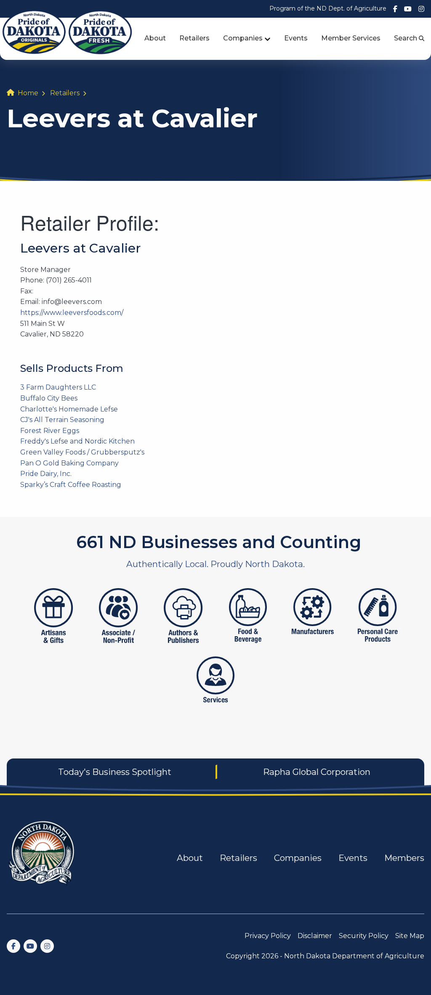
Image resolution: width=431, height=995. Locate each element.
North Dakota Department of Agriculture (354, 956)
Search (406, 38)
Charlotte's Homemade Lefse (69, 409)
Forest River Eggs (49, 431)
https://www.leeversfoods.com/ (71, 313)
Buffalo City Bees (48, 398)
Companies (243, 38)
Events (296, 38)
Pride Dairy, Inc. (46, 474)
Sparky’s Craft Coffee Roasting (70, 485)
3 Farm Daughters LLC (58, 387)
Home (28, 93)
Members (404, 857)
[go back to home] (42, 858)
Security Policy (363, 936)
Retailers (194, 38)
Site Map (409, 936)
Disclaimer (315, 936)
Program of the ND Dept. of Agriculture (327, 8)
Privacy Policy (268, 936)
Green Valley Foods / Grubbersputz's (82, 452)
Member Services (350, 38)
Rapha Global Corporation (316, 771)
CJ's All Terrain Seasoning (62, 420)
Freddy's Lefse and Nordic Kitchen (77, 441)
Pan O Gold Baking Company (69, 463)
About (155, 38)
